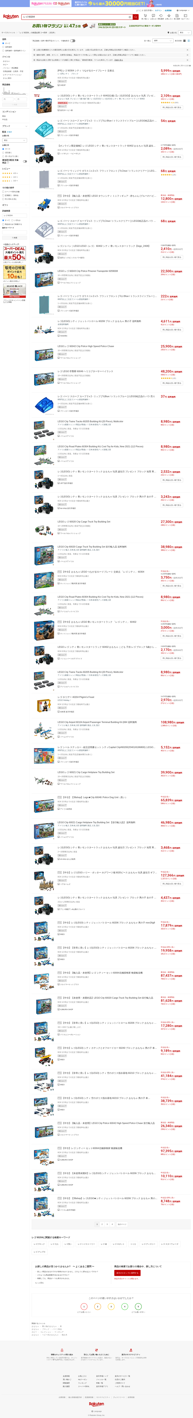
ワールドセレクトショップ (70, 283)
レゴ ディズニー (148, 1244)
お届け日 (5, 145)
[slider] (2, 94)
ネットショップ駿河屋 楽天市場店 (73, 583)
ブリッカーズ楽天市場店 (69, 135)
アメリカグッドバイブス (69, 612)
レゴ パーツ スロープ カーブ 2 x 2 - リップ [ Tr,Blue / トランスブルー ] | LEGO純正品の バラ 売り (106, 396)
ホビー (34, 1332)
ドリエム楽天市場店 (67, 1210)
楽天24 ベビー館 (66, 110)
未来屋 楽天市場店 (67, 712)
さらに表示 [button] (7, 78)
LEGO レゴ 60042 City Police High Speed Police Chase (86, 346)
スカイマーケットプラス (69, 208)
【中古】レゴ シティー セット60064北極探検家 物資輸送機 (92, 1148)
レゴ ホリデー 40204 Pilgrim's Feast (76, 697)
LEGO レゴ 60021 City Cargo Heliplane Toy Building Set (86, 772)
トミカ (133, 1244)
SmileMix (63, 336)
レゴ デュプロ (39, 1252)
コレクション (45, 1332)
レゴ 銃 (104, 1244)
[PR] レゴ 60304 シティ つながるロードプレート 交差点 (86, 70)
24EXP (63, 85)
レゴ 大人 (55, 1244)
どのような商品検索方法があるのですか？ (53, 1275)
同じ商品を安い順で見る (172, 107)
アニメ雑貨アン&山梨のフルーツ (72, 909)
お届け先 (5, 136)
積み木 (64, 1335)
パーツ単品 (57, 1329)
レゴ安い (68, 1244)
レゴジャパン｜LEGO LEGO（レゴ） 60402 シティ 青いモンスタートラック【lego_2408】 (104, 246)
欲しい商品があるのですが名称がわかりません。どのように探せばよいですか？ (67, 1272)
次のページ (122, 1224)
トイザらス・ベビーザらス (70, 154)
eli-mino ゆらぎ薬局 (67, 859)
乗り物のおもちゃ (49, 1326)
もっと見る (39, 1283)
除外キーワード (8, 228)
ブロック (45, 1329)
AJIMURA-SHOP (66, 1010)
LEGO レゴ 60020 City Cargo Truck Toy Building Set (84, 521)
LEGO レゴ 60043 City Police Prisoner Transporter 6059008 (88, 271)
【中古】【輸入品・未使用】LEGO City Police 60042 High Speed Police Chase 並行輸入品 (108, 1123)
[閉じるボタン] (187, 50)
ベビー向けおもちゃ (50, 1335)
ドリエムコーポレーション (70, 1035)
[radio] (3, 43)
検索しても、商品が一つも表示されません (53, 1278)
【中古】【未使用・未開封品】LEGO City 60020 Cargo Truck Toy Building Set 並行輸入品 (107, 998)
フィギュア (59, 1332)
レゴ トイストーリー (86, 1244)
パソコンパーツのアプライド (71, 659)
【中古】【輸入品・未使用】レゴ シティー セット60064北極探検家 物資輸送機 (102, 973)
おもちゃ (35, 1326)
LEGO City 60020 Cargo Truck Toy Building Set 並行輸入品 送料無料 (92, 547)
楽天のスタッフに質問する (127, 1273)
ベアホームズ (65, 884)
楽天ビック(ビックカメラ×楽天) (72, 258)
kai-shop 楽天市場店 (68, 508)
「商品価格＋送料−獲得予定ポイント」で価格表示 (50, 41)
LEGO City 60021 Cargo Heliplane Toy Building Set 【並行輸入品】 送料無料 (96, 822)
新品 (4, 116)
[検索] (136, 17)
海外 (10, 132)
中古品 (4, 119)
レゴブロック (39, 1244)
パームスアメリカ (67, 436)
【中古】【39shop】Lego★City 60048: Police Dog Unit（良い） (94, 797)
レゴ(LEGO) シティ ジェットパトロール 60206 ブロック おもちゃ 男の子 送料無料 (99, 321)
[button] (183, 11)
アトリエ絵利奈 (66, 809)
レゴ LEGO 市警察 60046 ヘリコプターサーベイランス (85, 371)
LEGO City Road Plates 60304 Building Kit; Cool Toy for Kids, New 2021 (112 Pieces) (100, 446)
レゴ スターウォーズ (169, 1244)
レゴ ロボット (118, 1244)
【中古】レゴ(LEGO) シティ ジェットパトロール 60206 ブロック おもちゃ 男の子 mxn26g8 (108, 922)
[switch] (25, 161)
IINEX (62, 934)
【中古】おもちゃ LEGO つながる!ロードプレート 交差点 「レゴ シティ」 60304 (103, 572)
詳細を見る (118, 60)
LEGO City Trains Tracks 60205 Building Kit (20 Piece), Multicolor (90, 421)
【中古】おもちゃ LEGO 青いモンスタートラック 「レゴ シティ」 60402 (99, 622)
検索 (15, 105)
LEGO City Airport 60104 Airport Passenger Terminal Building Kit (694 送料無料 (97, 722)
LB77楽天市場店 (66, 483)
